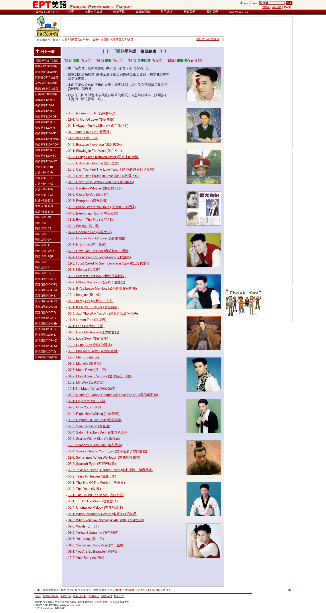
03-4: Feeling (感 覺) (84, 226)
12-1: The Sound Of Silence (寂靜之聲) (96, 495)
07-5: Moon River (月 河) (87, 370)
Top (288, 589)
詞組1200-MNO (44, 251)
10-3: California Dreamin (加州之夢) (93, 163)
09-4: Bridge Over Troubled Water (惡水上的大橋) (103, 157)
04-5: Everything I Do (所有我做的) (93, 213)
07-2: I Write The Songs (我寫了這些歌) (96, 282)
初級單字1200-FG (45, 122)
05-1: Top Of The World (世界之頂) (93, 501)
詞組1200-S (42, 262)
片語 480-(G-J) (44, 178)
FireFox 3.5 (146, 589)
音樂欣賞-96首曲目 (46, 72)
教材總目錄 (143, 11)
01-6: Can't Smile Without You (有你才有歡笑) (101, 182)
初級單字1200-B (45, 105)
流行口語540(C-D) (46, 284)
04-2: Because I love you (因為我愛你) (96, 144)
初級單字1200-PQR (47, 144)
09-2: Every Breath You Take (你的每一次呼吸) (102, 207)
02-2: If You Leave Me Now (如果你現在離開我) (102, 288)
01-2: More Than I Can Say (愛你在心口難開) (101, 376)
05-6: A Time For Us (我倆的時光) (92, 113)
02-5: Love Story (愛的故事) (88, 338)
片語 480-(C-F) (44, 172)
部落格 (266, 7)
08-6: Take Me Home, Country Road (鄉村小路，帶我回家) (110, 470)
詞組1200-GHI (43, 239)
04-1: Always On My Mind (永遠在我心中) (98, 125)
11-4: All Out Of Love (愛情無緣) (91, 119)
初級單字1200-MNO (47, 139)
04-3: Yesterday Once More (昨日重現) (96, 545)
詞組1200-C (42, 223)
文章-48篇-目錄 (44, 206)
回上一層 (47, 52)
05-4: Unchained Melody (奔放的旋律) (95, 507)
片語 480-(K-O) (44, 183)
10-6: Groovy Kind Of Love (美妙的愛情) (97, 238)
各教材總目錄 (101, 39)
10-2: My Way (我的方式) (86, 382)
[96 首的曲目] (112, 60)
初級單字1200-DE (46, 116)
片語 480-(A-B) (44, 167)
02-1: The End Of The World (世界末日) (96, 482)
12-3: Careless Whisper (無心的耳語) (95, 188)
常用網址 (166, 11)
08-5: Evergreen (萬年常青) (88, 201)
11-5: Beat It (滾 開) (83, 138)
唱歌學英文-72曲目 (122, 39)
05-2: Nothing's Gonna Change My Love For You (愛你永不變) (113, 395)
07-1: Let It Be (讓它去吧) (86, 326)
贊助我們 (212, 11)
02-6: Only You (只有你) (85, 407)
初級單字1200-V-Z (46, 161)
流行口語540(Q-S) (46, 306)
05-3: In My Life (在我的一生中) (90, 301)
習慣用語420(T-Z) (45, 351)
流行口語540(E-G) (46, 290)
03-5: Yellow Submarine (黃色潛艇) (93, 532)
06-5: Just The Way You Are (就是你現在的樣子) (103, 313)
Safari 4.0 (133, 589)
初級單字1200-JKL (46, 133)
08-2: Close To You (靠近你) (88, 194)
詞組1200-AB (43, 217)
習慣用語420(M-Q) (46, 340)
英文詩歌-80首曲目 (46, 83)
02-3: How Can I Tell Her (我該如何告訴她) (99, 251)
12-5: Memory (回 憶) (83, 357)
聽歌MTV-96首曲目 (207, 39)
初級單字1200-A (45, 100)
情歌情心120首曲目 (46, 77)
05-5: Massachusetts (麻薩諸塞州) (93, 351)
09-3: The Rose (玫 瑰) (84, 489)
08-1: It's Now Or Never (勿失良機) (93, 307)
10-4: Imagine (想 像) (84, 295)
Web (246, 3)
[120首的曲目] (184, 60)
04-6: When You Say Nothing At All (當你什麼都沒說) (106, 520)
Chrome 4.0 (120, 589)
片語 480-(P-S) (44, 189)
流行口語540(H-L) (46, 295)
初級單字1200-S (45, 150)
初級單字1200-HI (45, 127)
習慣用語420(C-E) (46, 323)
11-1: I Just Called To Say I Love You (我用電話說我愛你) (109, 263)
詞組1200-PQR (44, 256)
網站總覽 (276, 7)
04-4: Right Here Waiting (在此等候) (93, 414)
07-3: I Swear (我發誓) (84, 269)
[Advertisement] (143, 26)
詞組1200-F (42, 234)
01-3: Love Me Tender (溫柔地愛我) (93, 332)
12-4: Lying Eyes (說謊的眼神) (90, 345)
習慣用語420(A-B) (46, 318)
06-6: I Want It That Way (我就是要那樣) (97, 276)
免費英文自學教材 (80, 39)
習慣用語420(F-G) (46, 329)
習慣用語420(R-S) (46, 346)
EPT (255, 3)
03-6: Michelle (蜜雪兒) (84, 363)
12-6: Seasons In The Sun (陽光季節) (95, 445)
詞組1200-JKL (43, 245)
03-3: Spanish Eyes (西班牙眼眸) (92, 464)
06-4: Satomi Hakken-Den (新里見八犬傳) (98, 432)
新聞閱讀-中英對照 (46, 357)
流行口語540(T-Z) (45, 312)
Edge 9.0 (159, 589)
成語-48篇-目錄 (44, 211)
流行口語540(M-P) (46, 301)
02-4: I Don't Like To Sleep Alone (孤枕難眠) (99, 257)
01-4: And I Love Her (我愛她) (89, 132)
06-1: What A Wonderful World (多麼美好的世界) (102, 514)
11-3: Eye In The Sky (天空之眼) (91, 219)
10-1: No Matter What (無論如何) (91, 388)
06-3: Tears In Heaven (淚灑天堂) (92, 476)
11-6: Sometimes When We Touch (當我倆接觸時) (104, 457)
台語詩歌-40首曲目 (46, 94)
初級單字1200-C (45, 111)
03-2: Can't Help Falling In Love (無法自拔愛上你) (103, 176)
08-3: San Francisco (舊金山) (89, 426)
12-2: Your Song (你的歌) (86, 557)
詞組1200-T (42, 267)
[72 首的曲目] (79, 60)
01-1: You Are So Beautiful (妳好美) (93, 551)
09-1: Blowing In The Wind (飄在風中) (95, 151)
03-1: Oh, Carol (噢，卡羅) (87, 401)
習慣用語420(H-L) (46, 334)
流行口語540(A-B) (46, 279)
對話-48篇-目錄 (44, 200)
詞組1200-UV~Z (44, 273)
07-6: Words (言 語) (83, 526)
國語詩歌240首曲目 (46, 88)
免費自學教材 (93, 11)
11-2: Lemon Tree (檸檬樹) (87, 320)
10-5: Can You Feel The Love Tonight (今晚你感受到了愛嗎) (111, 169)
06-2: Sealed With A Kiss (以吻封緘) (94, 438)
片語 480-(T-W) (44, 195)
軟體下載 (119, 11)
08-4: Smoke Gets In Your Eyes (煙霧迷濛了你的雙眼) (107, 451)
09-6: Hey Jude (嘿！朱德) (87, 245)
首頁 (71, 11)
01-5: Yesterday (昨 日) (86, 539)
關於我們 (189, 11)
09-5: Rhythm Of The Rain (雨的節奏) (95, 420)
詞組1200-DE (43, 228)
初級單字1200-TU (45, 155)
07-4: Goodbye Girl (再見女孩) (90, 232)
